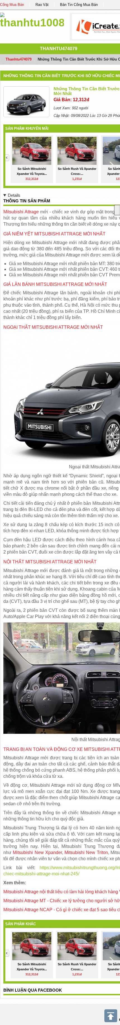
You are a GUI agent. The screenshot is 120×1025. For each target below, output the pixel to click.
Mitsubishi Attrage (21, 211)
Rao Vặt (42, 5)
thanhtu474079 (58, 48)
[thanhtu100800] (32, 19)
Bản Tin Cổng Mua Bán (79, 5)
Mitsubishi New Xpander (37, 852)
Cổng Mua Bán (12, 5)
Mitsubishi (74, 852)
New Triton (96, 852)
